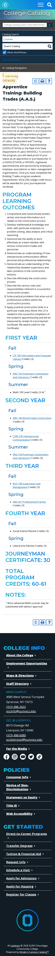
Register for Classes (21, 894)
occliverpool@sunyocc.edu (24, 740)
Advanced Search (11, 59)
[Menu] (40, 5)
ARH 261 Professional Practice (29, 502)
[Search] (49, 46)
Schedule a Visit (18, 870)
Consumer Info (17, 777)
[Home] (5, 5)
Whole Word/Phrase (16, 52)
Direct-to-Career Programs (26, 834)
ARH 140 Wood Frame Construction (32, 418)
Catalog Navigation (16, 68)
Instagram (15, 757)
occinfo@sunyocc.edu (21, 711)
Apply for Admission (21, 878)
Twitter (31, 757)
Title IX (11, 805)
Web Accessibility (19, 814)
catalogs (15, 945)
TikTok (39, 757)
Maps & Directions (20, 675)
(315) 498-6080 (16, 735)
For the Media (16, 749)
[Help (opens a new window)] (49, 81)
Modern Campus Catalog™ (34, 952)
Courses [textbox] (8, 39)
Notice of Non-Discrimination (17, 787)
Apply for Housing (19, 886)
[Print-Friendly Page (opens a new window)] (42, 81)
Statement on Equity (21, 797)
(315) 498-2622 (16, 707)
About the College (19, 655)
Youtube (23, 757)
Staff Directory (17, 684)
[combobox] (27, 25)
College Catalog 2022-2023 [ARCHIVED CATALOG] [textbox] (27, 25)
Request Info (16, 862)
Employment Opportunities (26, 663)
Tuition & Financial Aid (23, 854)
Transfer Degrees (19, 846)
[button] (49, 5)
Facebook (6, 757)
